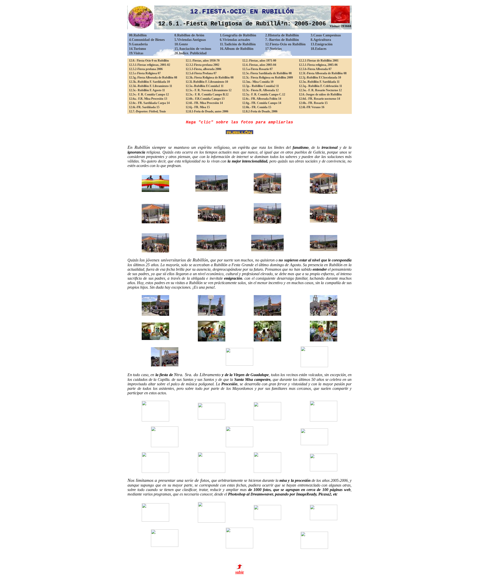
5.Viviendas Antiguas (190, 40)
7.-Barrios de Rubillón (282, 40)
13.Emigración (322, 44)
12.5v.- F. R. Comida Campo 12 (149, 94)
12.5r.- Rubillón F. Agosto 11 (147, 90)
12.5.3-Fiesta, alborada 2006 (203, 69)
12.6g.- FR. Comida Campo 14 (261, 103)
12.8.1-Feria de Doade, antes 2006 (207, 111)
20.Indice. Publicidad (190, 53)
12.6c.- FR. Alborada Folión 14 (261, 98)
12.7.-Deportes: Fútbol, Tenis (147, 111)
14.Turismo (137, 49)
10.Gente (181, 44)
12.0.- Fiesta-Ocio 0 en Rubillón (149, 60)
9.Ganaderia (138, 44)
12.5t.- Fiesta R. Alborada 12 (260, 90)
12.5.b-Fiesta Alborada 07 (315, 69)
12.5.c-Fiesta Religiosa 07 (145, 73)
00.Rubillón (138, 35)
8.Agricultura (321, 40)
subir (239, 572)
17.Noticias (273, 49)
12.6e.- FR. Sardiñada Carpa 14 (149, 103)
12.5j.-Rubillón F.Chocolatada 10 (320, 77)
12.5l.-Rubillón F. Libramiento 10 (207, 81)
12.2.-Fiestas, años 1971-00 (259, 60)
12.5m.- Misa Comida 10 (257, 81)
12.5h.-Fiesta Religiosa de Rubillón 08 (210, 77)
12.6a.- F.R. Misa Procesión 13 (148, 98)
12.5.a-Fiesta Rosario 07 (257, 69)
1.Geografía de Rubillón (238, 35)
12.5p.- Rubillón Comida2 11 (260, 86)
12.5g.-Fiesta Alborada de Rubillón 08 (153, 77)
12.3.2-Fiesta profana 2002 (202, 65)
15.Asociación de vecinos (192, 49)
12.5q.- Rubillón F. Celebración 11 (320, 86)
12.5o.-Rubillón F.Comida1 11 (205, 86)
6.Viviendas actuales (235, 40)
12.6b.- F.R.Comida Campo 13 (205, 98)
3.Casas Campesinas (326, 35)
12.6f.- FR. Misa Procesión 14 (204, 103)
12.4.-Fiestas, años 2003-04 (259, 65)
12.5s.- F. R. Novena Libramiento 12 (209, 90)
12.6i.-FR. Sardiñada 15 (144, 107)
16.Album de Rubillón (236, 49)
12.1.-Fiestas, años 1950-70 (203, 60)
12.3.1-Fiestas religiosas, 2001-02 (149, 65)
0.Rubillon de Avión (189, 35)
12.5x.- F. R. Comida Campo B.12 (207, 94)
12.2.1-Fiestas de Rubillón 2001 (319, 60)
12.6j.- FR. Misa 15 (198, 107)
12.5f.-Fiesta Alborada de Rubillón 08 (323, 73)
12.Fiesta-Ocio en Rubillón (285, 44)
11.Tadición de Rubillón (238, 44)
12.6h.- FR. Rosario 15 (313, 103)
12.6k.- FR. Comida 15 (256, 107)
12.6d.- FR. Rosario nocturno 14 (319, 98)
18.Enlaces (318, 49)
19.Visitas (136, 53)
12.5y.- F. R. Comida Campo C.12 (263, 94)
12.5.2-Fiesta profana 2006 (146, 69)
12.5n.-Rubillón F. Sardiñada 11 (319, 81)
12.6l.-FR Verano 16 (311, 107)
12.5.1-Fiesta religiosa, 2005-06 (318, 65)
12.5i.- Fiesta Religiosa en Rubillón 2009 (267, 77)
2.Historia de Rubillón (282, 35)
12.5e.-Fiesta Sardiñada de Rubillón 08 (267, 73)
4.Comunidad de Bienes (147, 40)
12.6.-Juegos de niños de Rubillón (320, 94)
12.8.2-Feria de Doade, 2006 (259, 111)
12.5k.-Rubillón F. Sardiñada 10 (149, 81)
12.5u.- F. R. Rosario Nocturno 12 (320, 90)
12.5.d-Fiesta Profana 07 (201, 73)
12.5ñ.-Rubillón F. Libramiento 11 (150, 86)
